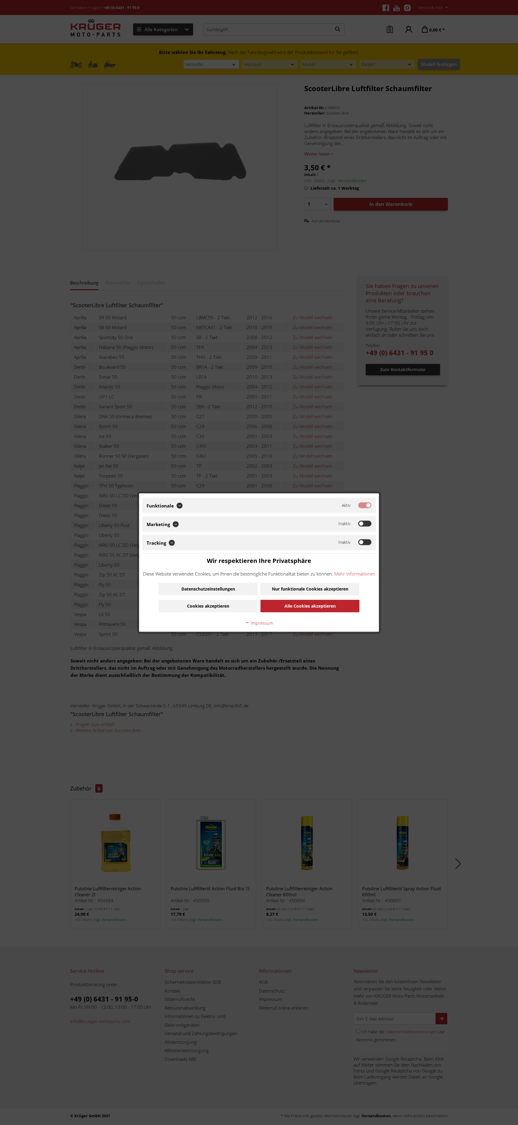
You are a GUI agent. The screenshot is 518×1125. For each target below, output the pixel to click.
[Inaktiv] (364, 524)
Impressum (261, 623)
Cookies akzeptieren (208, 606)
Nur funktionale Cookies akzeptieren (310, 589)
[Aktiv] (364, 505)
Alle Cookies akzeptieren (310, 606)
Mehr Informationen (354, 574)
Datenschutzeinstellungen (208, 589)
